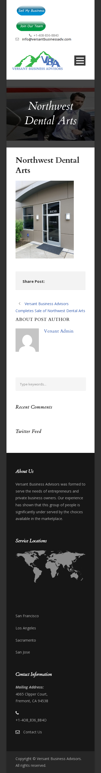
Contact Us (32, 731)
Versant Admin (59, 331)
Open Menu (79, 60)
